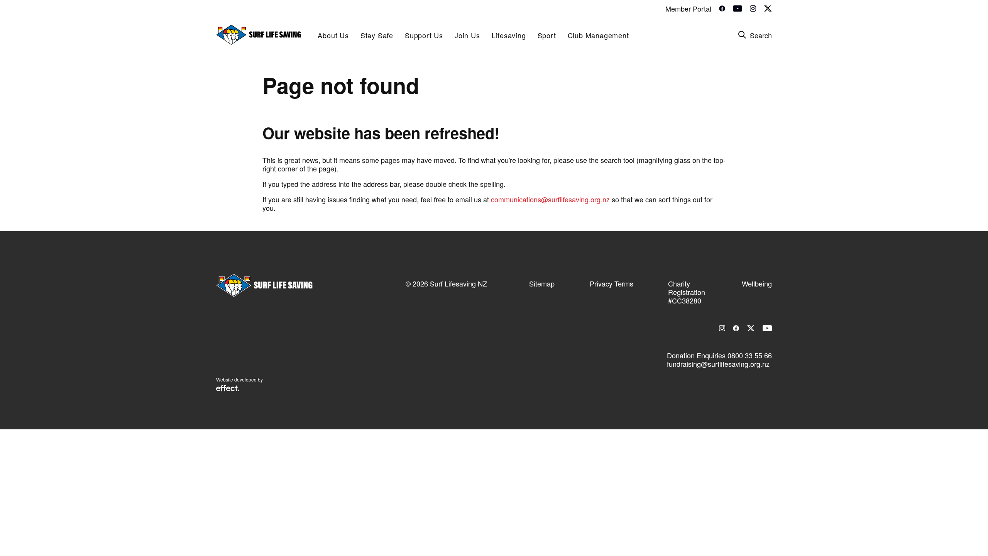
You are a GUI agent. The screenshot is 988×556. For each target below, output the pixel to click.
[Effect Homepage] (227, 389)
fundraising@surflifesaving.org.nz (718, 364)
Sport (547, 35)
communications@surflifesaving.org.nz (550, 199)
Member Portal (688, 8)
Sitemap (542, 283)
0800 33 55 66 (749, 355)
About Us (333, 35)
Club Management (598, 35)
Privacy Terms (611, 283)
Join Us (467, 35)
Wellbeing (757, 283)
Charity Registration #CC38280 (686, 291)
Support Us (424, 35)
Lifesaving (509, 35)
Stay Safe (376, 35)
